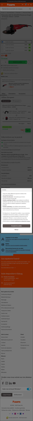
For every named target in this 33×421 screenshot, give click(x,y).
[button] (16, 225)
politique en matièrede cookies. (22, 221)
